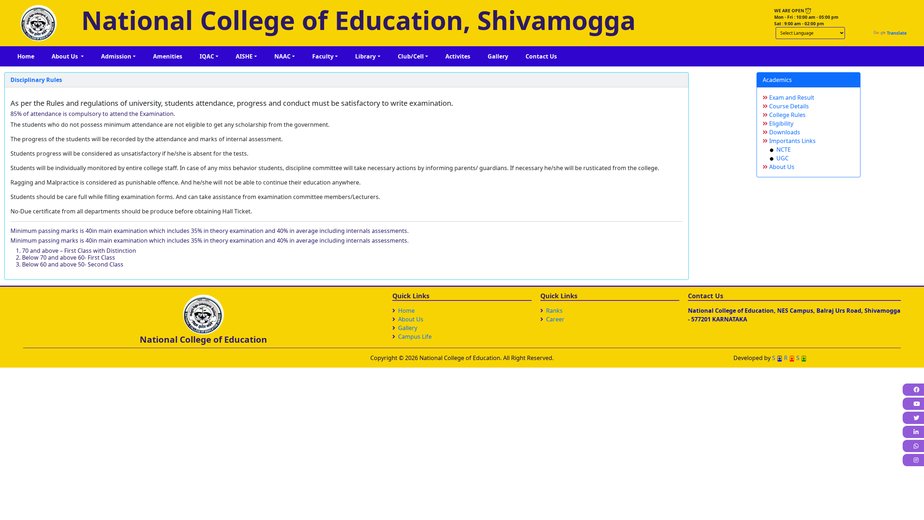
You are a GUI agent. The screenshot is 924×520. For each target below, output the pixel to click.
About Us (781, 167)
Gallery (498, 56)
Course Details (788, 106)
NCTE (782, 149)
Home (25, 56)
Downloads (784, 132)
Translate (897, 33)
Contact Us (541, 56)
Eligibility (780, 123)
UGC (781, 158)
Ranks (554, 311)
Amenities (167, 56)
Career (555, 319)
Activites (457, 56)
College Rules (787, 115)
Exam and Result (791, 97)
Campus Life (415, 337)
